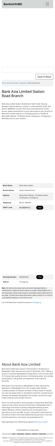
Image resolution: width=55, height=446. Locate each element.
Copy (40, 208)
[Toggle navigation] (47, 4)
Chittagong (22, 83)
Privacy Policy (20, 434)
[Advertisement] (27, 37)
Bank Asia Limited (12, 83)
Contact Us (34, 434)
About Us (28, 434)
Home (4, 83)
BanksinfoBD (13, 4)
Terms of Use (42, 434)
